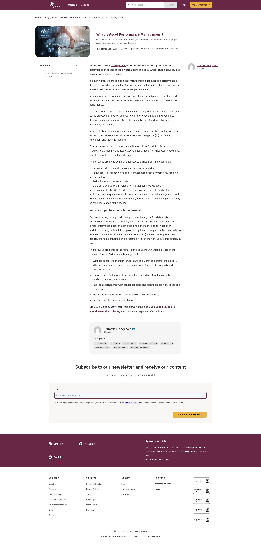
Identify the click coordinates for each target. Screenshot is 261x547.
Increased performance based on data (58, 74)
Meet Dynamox (200, 5)
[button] (101, 343)
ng (118, 311)
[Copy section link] (75, 74)
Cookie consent (153, 536)
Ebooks (85, 5)
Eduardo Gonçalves (108, 49)
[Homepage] (55, 5)
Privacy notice (138, 536)
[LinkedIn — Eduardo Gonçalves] (133, 329)
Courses (72, 5)
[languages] (184, 4)
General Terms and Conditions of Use (115, 536)
